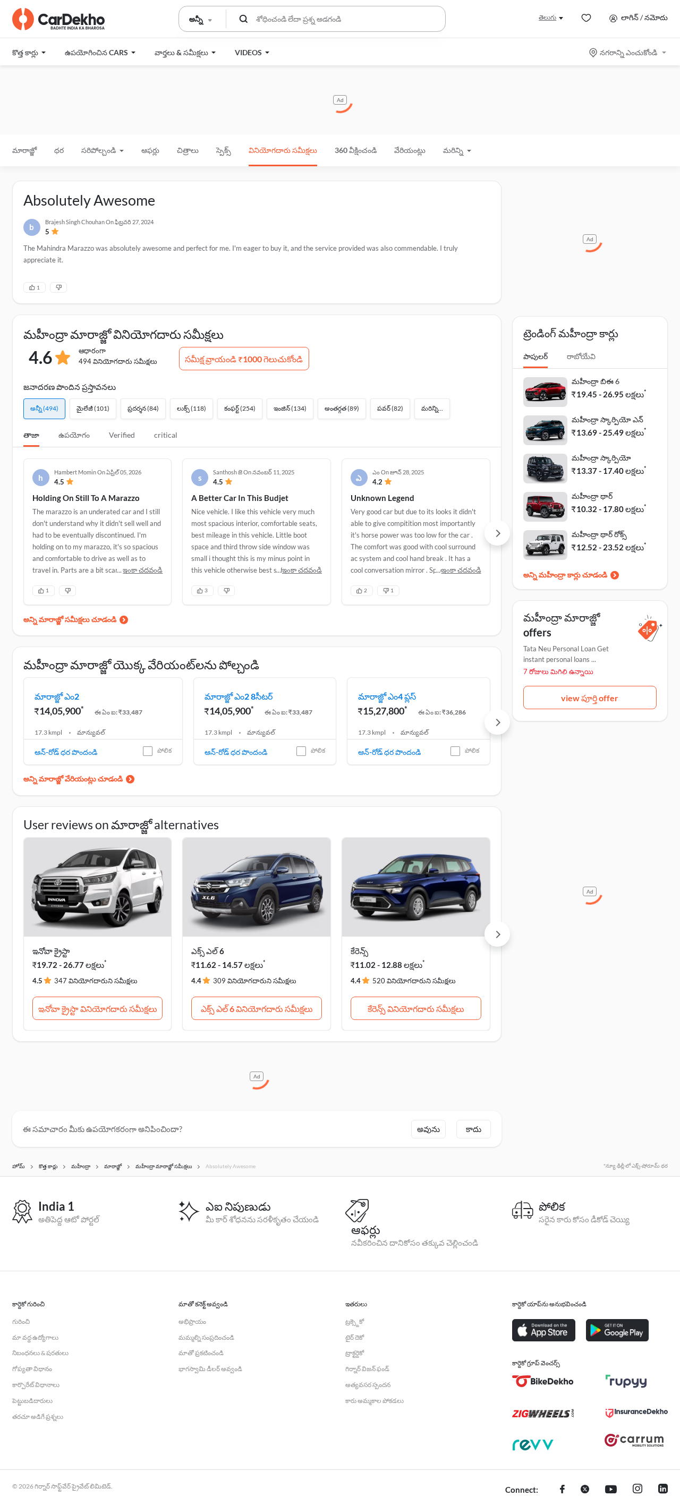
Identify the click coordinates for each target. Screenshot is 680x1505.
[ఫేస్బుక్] (562, 1490)
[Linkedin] (663, 1490)
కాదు (473, 1129)
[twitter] (585, 1490)
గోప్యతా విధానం (32, 1369)
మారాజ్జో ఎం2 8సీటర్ (239, 696)
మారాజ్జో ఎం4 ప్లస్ (387, 696)
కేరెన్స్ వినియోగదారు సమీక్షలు (416, 1009)
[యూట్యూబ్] (611, 1490)
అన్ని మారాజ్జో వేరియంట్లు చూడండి (73, 778)
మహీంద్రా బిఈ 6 (595, 381)
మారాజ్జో (24, 150)
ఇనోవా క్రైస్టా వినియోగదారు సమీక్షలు (97, 1009)
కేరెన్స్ (359, 951)
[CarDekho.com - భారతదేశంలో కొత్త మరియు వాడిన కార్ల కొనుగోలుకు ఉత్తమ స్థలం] (58, 19)
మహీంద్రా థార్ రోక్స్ (599, 534)
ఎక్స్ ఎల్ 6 (207, 951)
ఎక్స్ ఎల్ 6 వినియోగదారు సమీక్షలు (257, 1009)
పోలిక (164, 750)
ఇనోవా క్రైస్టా (51, 951)
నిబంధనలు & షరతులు (40, 1353)
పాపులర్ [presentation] (535, 356)
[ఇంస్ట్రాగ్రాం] (637, 1490)
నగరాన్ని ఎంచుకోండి (628, 52)
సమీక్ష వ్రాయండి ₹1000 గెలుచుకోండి (244, 359)
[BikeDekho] (543, 1381)
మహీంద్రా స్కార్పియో (601, 457)
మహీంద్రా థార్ (592, 495)
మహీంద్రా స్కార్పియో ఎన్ (607, 419)
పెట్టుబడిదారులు (32, 1401)
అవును (428, 1129)
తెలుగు (547, 17)
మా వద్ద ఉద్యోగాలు (35, 1337)
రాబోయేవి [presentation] (581, 356)
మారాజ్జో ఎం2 (57, 696)
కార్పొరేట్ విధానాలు (36, 1385)
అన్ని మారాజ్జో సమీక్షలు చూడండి (69, 619)
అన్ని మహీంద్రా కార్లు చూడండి (565, 574)
